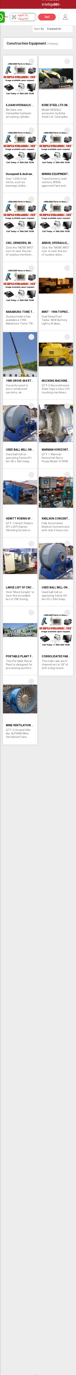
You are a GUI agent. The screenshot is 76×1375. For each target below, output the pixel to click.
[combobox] (31, 17)
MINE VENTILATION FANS (22, 725)
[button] (31, 61)
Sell (47, 16)
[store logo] (6, 17)
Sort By (39, 29)
